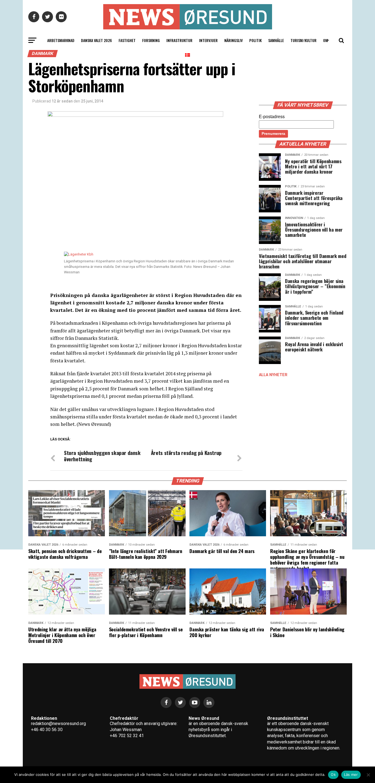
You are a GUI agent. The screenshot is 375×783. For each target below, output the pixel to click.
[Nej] (368, 775)
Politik (255, 40)
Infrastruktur (179, 40)
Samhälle (276, 40)
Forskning (151, 40)
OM (325, 40)
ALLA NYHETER (273, 375)
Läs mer (351, 774)
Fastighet (127, 40)
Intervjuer (208, 40)
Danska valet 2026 (96, 40)
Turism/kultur (303, 40)
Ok (333, 774)
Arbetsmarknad (60, 40)
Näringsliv (233, 40)
